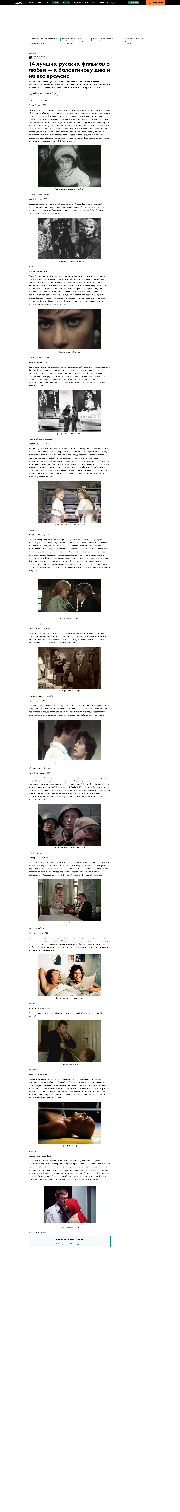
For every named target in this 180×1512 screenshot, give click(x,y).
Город (101, 2)
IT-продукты (111, 2)
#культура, (32, 1232)
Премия (66, 2)
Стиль (86, 2)
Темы (46, 2)
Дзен (79, 1244)
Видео (94, 2)
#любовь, (39, 1232)
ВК (71, 1244)
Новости (31, 2)
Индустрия (77, 2)
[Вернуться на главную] (19, 2)
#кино (45, 1232)
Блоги (39, 2)
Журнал (55, 2)
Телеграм (61, 1244)
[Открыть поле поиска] (123, 2)
